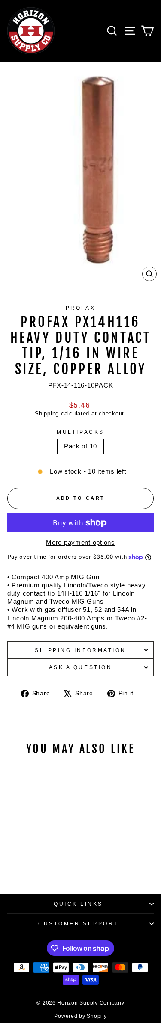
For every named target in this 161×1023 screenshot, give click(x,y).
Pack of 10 (80, 446)
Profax (80, 308)
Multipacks (80, 432)
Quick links (78, 904)
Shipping (47, 414)
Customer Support (78, 923)
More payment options (80, 542)
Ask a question (80, 667)
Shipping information (80, 650)
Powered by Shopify (80, 1016)
